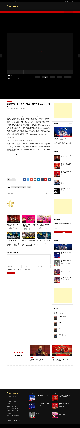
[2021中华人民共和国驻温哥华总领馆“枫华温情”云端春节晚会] (57, 166)
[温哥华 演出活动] (55, 330)
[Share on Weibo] (49, 179)
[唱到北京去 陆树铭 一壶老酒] (57, 158)
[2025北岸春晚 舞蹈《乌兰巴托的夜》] (57, 255)
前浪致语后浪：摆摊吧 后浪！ (65, 189)
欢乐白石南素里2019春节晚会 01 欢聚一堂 (14, 195)
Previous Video (10, 193)
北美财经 (28, 12)
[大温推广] (55, 324)
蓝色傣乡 (29, 187)
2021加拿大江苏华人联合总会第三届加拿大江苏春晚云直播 (66, 396)
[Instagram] (65, 1)
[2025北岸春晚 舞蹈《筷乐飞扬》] (63, 247)
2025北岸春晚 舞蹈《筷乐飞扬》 (17, 1)
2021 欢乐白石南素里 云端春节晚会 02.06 (66, 172)
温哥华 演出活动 (62, 328)
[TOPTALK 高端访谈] (55, 318)
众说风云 (22, 12)
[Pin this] (45, 179)
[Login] (72, 1)
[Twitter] (60, 1)
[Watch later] (67, 1)
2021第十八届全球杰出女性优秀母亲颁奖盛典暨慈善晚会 (43, 225)
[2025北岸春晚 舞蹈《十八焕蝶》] (57, 280)
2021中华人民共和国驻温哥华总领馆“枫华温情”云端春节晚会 (66, 164)
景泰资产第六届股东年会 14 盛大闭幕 (44, 195)
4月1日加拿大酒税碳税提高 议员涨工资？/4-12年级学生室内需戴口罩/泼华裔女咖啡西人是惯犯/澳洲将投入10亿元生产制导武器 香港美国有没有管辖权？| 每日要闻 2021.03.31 (28, 243)
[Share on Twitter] (28, 179)
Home (8, 14)
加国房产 (34, 12)
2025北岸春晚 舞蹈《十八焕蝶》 (66, 278)
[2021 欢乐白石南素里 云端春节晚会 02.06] (57, 174)
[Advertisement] (52, 6)
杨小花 (24, 187)
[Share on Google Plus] (31, 179)
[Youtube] (63, 1)
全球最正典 (17, 12)
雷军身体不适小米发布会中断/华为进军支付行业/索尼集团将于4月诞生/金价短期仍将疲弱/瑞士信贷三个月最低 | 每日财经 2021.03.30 (43, 242)
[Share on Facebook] (24, 179)
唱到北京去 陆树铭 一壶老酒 (66, 155)
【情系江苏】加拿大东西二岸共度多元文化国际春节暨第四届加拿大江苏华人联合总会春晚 (28, 225)
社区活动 (39, 12)
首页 (7, 12)
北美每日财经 (61, 334)
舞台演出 (31, 357)
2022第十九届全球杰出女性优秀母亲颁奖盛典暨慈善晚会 (13, 225)
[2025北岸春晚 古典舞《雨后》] (57, 263)
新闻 (11, 12)
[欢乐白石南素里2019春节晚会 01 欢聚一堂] (1, 55)
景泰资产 (19, 187)
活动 (52, 357)
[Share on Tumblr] (42, 179)
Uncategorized (13, 14)
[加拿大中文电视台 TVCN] (13, 6)
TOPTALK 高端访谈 (62, 316)
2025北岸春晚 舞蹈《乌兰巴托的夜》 (66, 253)
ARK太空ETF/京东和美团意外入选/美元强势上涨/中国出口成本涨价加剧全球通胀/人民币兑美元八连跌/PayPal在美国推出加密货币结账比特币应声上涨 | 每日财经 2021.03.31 (13, 243)
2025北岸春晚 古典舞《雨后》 (66, 261)
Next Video (48, 193)
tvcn (9, 108)
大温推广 (60, 322)
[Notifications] (70, 1)
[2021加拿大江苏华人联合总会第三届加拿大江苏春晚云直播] (55, 398)
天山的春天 (14, 187)
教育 (44, 12)
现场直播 (55, 312)
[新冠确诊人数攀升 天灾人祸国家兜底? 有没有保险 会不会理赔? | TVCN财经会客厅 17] (57, 182)
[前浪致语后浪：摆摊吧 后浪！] (57, 191)
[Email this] (35, 179)
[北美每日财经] (55, 336)
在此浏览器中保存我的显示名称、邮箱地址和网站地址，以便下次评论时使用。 (22, 269)
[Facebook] (58, 1)
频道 (48, 12)
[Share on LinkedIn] (38, 179)
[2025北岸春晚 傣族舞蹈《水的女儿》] (57, 272)
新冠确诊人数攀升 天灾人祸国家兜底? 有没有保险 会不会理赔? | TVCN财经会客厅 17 (66, 181)
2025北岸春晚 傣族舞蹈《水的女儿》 (66, 269)
